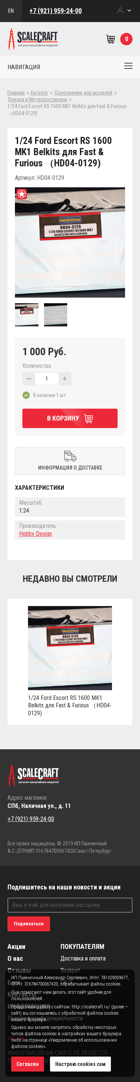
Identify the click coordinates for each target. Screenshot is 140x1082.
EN (11, 11)
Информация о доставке (70, 468)
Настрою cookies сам (80, 1064)
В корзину (63, 418)
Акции (16, 946)
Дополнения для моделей (83, 93)
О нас (15, 958)
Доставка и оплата (83, 958)
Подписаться (29, 923)
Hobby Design (35, 533)
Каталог (39, 93)
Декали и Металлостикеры (37, 99)
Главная (16, 93)
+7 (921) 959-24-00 (55, 11)
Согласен (27, 1064)
